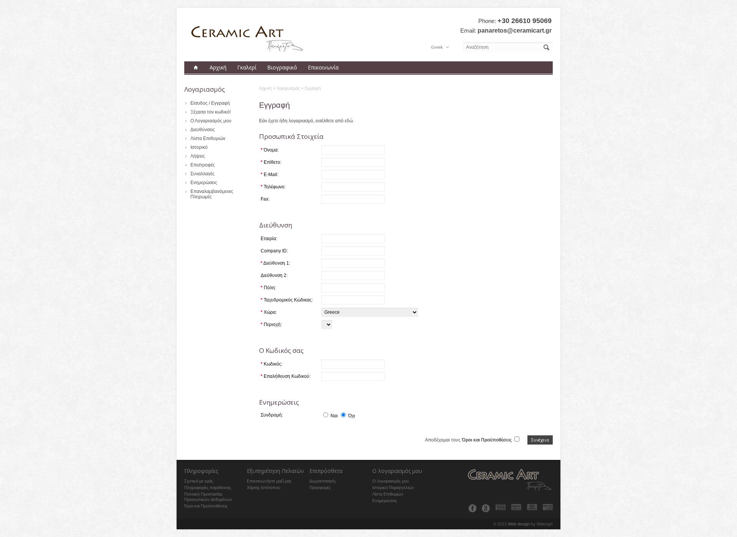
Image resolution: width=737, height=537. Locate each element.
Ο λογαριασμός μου (390, 481)
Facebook (472, 508)
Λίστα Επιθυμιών (207, 138)
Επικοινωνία (323, 67)
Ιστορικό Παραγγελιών (393, 487)
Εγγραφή (220, 103)
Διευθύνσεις (202, 129)
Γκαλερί (246, 67)
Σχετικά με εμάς (198, 481)
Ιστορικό (199, 147)
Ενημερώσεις (203, 182)
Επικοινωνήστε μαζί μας (269, 481)
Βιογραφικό (282, 67)
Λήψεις (197, 156)
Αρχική (218, 67)
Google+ (485, 508)
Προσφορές (320, 487)
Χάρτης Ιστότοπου (263, 487)
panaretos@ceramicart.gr (515, 30)
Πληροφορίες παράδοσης (207, 487)
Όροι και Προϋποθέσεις (206, 506)
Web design (519, 524)
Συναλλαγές (202, 173)
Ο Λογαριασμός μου (210, 121)
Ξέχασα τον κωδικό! (210, 112)
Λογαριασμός (288, 88)
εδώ (349, 121)
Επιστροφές (202, 165)
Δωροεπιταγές (322, 481)
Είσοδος (199, 103)
